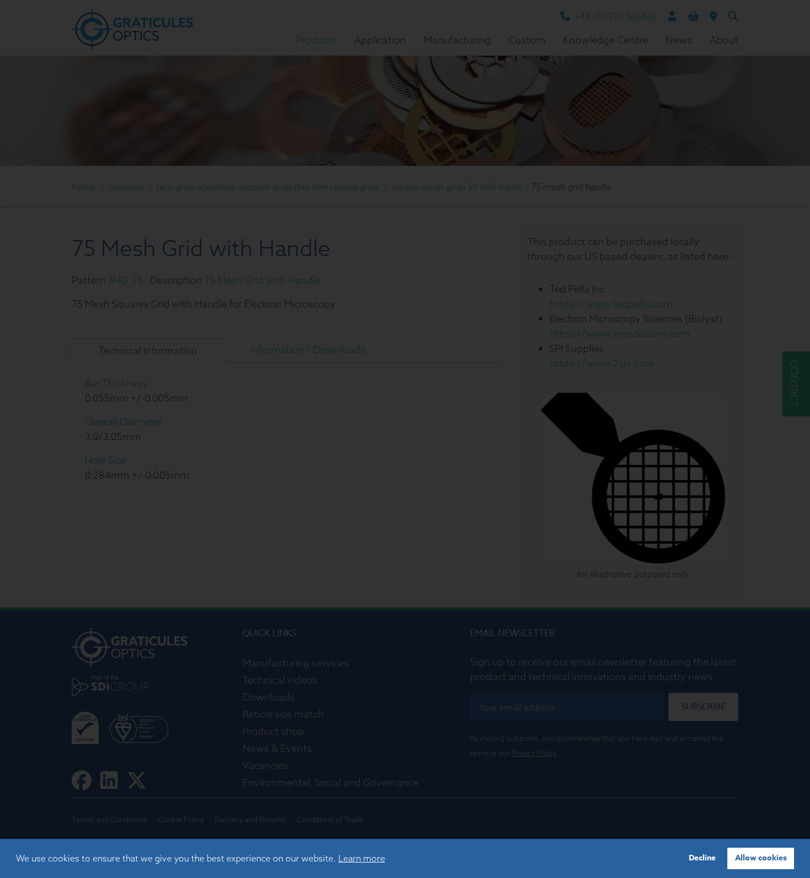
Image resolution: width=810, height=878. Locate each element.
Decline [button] (702, 858)
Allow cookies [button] (761, 858)
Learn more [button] (361, 858)
